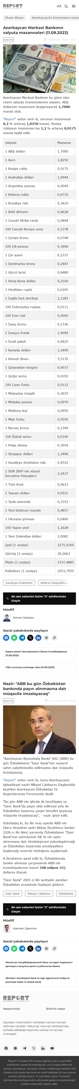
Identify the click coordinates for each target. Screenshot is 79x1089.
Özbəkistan (66, 893)
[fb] (6, 638)
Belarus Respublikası (54, 582)
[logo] (13, 6)
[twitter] (30, 638)
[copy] (54, 638)
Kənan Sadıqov (23, 617)
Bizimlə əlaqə (55, 1008)
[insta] (15, 1048)
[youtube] (52, 1048)
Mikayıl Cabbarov (39, 893)
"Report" (9, 119)
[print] (46, 638)
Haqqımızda (11, 1008)
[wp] (14, 638)
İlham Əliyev (14, 17)
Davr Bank (13, 893)
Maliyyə (8, 40)
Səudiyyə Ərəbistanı (19, 582)
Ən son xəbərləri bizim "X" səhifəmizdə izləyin (38, 598)
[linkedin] (38, 638)
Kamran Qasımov (25, 928)
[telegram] (22, 638)
